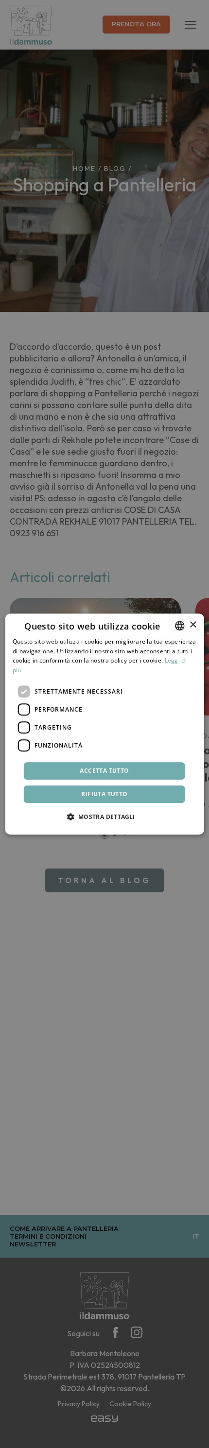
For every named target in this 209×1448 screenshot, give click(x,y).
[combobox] (179, 625)
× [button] (192, 625)
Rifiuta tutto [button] (104, 794)
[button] (104, 816)
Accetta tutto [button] (104, 771)
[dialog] (104, 724)
